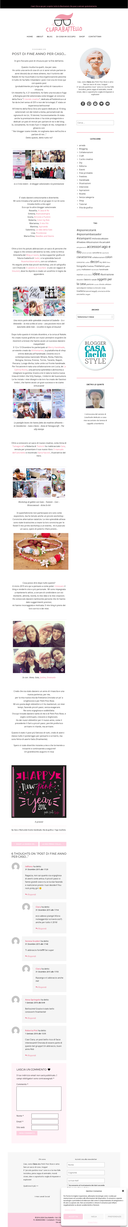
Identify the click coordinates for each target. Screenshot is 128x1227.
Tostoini (40, 446)
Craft (81, 155)
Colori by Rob (43, 220)
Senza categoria (86, 197)
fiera (108, 262)
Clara (16, 830)
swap (104, 288)
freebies (83, 176)
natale (94, 279)
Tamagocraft (18, 446)
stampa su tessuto (94, 288)
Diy (80, 162)
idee (96, 273)
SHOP (82, 36)
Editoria (82, 166)
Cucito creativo (86, 159)
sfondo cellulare (105, 284)
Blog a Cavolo (32, 255)
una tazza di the (104, 291)
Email (19, 1121)
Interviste (83, 186)
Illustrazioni (85, 183)
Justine (43, 677)
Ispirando (43, 226)
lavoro (87, 279)
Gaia (63, 446)
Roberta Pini (31, 1030)
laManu (29, 866)
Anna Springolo (32, 999)
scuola (96, 284)
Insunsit (16, 271)
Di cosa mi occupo (66, 36)
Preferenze (114, 1216)
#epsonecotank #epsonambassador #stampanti (89, 234)
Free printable (86, 173)
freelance (99, 266)
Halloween (86, 269)
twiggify (94, 291)
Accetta (73, 1216)
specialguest (81, 288)
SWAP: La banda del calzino (27, 844)
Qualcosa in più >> (30, 1186)
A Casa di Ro (43, 210)
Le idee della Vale (44, 229)
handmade (95, 270)
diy (101, 262)
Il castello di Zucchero (36, 267)
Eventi (30, 830)
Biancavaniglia (43, 213)
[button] (123, 1191)
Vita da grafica (47, 830)
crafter (87, 262)
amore (84, 253)
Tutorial (83, 204)
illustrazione (107, 274)
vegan (87, 294)
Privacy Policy (92, 1222)
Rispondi (32, 894)
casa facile (105, 253)
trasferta (62, 830)
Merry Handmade (56, 347)
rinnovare (59, 586)
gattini (107, 266)
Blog (49, 36)
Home (30, 36)
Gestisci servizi (70, 1210)
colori (108, 257)
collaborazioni (98, 257)
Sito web (20, 1127)
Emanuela (51, 677)
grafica (79, 270)
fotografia (81, 266)
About (39, 36)
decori (94, 262)
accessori (94, 246)
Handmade (38, 830)
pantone (90, 284)
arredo (82, 145)
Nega (94, 1216)
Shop (81, 200)
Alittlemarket (37, 350)
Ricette (82, 193)
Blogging (83, 148)
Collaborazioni (86, 152)
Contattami (94, 36)
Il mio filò (44, 223)
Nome (20, 1115)
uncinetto (81, 294)
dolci (104, 262)
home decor (88, 275)
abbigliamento (81, 247)
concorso (81, 262)
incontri (80, 279)
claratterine (84, 257)
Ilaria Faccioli (44, 452)
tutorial (88, 291)
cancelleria (96, 252)
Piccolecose (41, 233)
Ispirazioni (84, 190)
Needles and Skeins (45, 236)
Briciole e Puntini (42, 217)
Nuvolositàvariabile (30, 261)
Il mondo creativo (31, 99)
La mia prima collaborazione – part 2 (54, 844)
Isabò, (37, 258)
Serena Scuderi (32, 941)
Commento (22, 1084)
